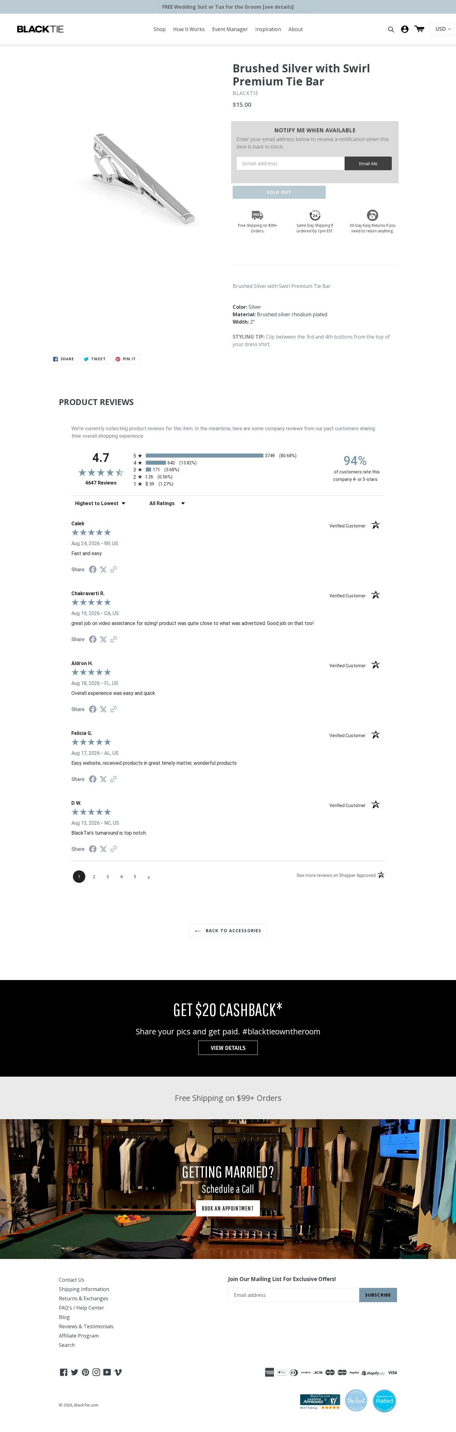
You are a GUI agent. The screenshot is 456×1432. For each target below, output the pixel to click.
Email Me (368, 163)
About (295, 29)
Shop (160, 29)
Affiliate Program (79, 1335)
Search (67, 1345)
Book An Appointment (228, 1208)
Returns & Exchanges (83, 1298)
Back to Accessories (232, 930)
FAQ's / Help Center (81, 1307)
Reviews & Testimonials (86, 1326)
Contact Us (71, 1279)
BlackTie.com (86, 1405)
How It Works (189, 29)
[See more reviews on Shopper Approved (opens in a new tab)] (113, 570)
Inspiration (268, 29)
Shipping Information (84, 1289)
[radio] (228, 456)
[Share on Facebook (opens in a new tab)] (92, 570)
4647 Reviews (107, 483)
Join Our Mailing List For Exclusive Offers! (282, 1279)
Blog (64, 1317)
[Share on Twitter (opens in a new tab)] (103, 569)
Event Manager (230, 29)
